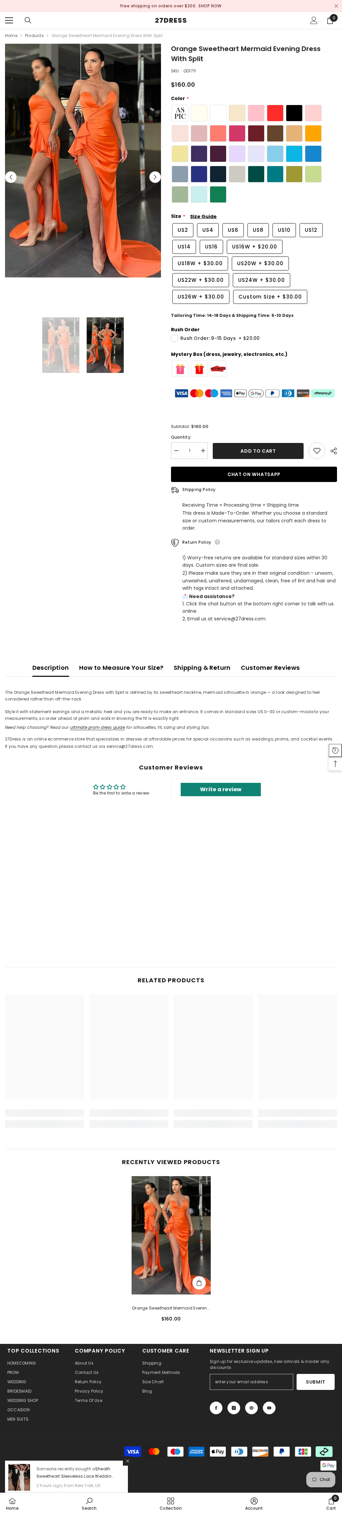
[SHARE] (331, 451)
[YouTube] (269, 1408)
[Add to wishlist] (317, 450)
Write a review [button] (220, 789)
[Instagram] (233, 1408)
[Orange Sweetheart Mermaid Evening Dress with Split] (171, 1235)
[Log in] (314, 20)
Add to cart (258, 451)
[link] (44, 1113)
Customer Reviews (270, 667)
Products (34, 35)
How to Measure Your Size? (121, 667)
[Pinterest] (251, 1408)
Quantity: (181, 437)
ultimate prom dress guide (97, 727)
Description (50, 667)
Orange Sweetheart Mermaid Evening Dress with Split (171, 1308)
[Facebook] (216, 1408)
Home (11, 35)
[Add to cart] (199, 1283)
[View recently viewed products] (335, 750)
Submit (315, 1382)
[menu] (9, 20)
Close (336, 6)
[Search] (28, 20)
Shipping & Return (202, 667)
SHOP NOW (202, 6)
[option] (171, 6)
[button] (11, 177)
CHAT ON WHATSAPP (254, 474)
